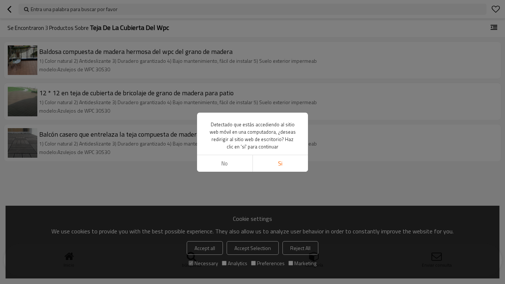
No (224, 163)
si (280, 163)
